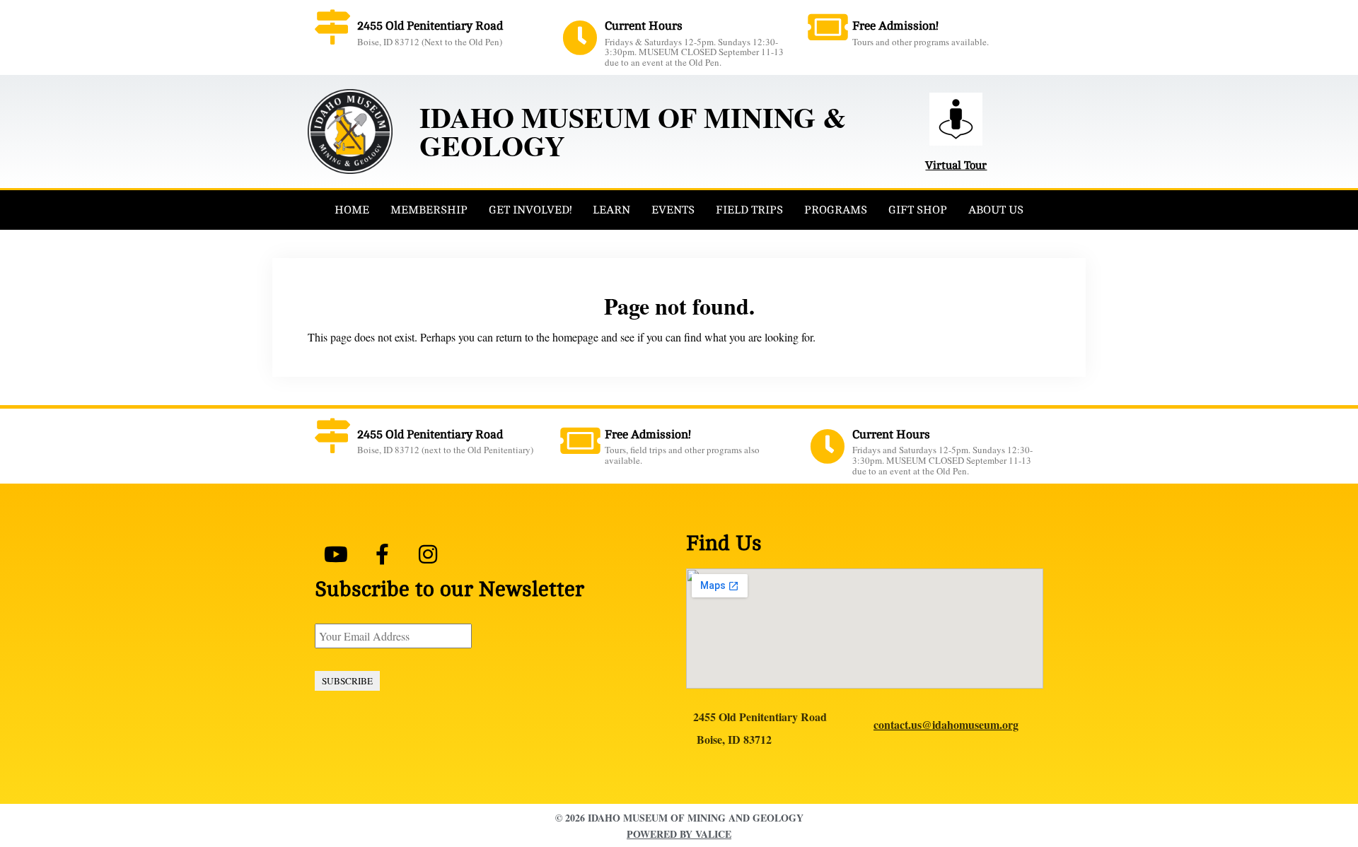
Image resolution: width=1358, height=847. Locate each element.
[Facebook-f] (382, 554)
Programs (835, 210)
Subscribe (347, 680)
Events (673, 210)
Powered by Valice (679, 833)
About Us (995, 210)
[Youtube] (336, 554)
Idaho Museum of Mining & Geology (632, 131)
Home (352, 210)
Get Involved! (530, 210)
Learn (611, 210)
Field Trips (749, 210)
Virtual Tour (956, 165)
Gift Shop (917, 210)
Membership (429, 210)
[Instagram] (428, 554)
